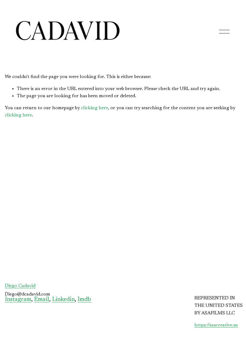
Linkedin (63, 299)
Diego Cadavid (20, 286)
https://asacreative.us (216, 325)
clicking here (94, 108)
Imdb (84, 299)
